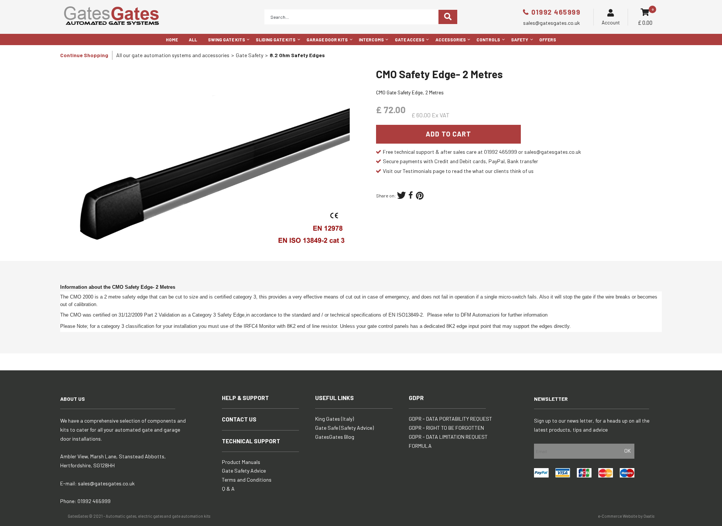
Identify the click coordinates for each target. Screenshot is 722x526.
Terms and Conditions (247, 479)
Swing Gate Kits (226, 39)
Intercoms (371, 39)
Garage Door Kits (327, 39)
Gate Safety (249, 55)
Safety (519, 39)
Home (172, 39)
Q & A (228, 488)
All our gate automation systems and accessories (172, 55)
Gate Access (410, 39)
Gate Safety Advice (244, 470)
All (193, 39)
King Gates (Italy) (334, 418)
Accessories (450, 39)
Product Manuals (241, 462)
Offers (547, 39)
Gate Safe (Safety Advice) (344, 427)
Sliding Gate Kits (276, 39)
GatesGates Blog (334, 437)
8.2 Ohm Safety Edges (297, 55)
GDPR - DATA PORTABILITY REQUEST (450, 418)
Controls (488, 39)
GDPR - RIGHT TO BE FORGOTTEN (446, 427)
